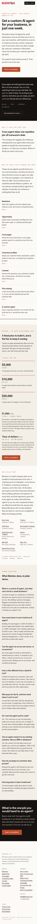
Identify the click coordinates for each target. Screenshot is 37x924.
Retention (5, 871)
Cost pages (5, 876)
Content (4, 881)
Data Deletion (6, 911)
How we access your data (26, 875)
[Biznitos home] (8, 3)
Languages (23, 883)
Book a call (30, 3)
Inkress (22, 532)
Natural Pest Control (8, 548)
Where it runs (24, 878)
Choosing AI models (26, 880)
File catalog (5, 883)
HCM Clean (5, 526)
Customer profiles (7, 878)
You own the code (25, 885)
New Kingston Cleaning (27, 526)
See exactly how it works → (12, 113)
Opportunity (5, 874)
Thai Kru (22, 520)
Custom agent (6, 886)
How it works (24, 871)
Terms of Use (6, 907)
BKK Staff (5, 542)
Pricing (22, 887)
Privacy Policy (6, 909)
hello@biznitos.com (26, 897)
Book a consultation (11, 69)
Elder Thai (23, 542)
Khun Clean (5, 520)
